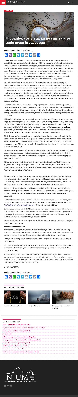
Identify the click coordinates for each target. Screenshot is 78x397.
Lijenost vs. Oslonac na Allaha (13, 306)
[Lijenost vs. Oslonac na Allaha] (15, 303)
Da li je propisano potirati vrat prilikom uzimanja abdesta (22, 340)
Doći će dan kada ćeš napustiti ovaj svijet (16, 343)
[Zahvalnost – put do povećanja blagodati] (63, 303)
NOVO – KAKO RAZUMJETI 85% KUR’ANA (16, 325)
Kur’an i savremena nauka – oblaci (14, 349)
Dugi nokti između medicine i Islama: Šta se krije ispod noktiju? (24, 328)
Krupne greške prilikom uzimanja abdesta (17, 331)
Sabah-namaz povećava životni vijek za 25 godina (19, 337)
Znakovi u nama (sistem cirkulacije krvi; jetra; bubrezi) (21, 352)
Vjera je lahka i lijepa (34, 306)
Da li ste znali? (7, 334)
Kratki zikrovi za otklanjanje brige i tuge (16, 346)
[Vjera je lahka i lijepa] (39, 303)
